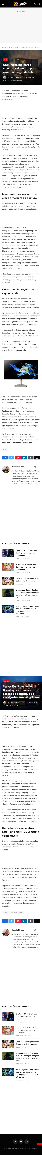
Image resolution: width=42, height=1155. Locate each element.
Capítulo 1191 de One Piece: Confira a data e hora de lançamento (26, 553)
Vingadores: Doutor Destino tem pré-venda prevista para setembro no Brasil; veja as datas (27, 593)
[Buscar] (39, 3)
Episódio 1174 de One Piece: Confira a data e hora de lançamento (26, 566)
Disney (5, 912)
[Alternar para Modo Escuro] (35, 3)
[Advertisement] (21, 26)
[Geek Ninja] (20, 3)
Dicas (6, 59)
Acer (4, 449)
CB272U (15, 344)
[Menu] (3, 3)
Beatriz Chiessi (15, 77)
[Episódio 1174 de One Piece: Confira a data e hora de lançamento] (8, 567)
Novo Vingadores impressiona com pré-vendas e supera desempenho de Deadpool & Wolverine (28, 610)
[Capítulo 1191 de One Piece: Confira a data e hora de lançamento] (8, 553)
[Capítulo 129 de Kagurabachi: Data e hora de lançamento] (8, 581)
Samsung (13, 912)
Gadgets (6, 681)
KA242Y (24, 341)
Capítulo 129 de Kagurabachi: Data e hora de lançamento (27, 579)
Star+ (13, 719)
